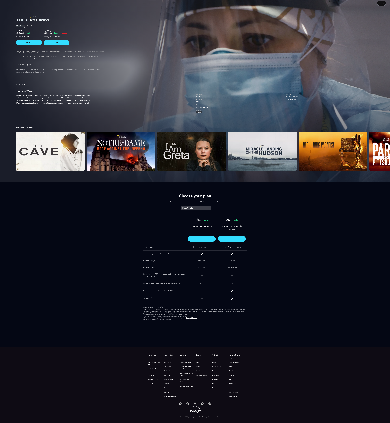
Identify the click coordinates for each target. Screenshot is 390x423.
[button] (171, 355)
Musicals (214, 362)
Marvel (198, 366)
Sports (214, 371)
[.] (180, 403)
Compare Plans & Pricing (186, 386)
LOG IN (381, 3)
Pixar (197, 362)
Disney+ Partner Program (170, 396)
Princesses (215, 388)
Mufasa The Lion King (234, 396)
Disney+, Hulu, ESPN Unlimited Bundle (185, 368)
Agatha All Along (233, 392)
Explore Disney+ (168, 358)
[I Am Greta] (191, 151)
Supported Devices (168, 379)
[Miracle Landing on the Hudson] (262, 151)
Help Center (167, 375)
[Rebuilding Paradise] (333, 151)
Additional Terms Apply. (30, 58)
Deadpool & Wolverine (234, 362)
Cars (230, 388)
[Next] (386, 151)
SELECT (29, 43)
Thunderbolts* (232, 383)
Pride (213, 383)
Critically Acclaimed (217, 366)
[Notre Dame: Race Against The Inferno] (121, 151)
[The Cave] (50, 151)
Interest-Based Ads (152, 384)
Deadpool (231, 358)
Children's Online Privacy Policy (154, 363)
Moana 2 (231, 371)
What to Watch (168, 371)
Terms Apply (147, 306)
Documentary (215, 379)
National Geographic (201, 375)
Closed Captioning (168, 388)
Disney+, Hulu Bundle (185, 362)
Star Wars (198, 371)
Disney (198, 358)
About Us (166, 383)
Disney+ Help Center (191, 318)
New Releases (167, 366)
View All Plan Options (23, 65)
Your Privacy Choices (153, 379)
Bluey (230, 379)
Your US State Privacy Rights (153, 370)
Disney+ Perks (167, 362)
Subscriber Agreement (153, 375)
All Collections (216, 358)
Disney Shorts (215, 375)
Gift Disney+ (167, 392)
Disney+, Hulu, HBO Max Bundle (186, 374)
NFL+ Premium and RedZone (185, 381)
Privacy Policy (151, 358)
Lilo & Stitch (232, 375)
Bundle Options (184, 358)
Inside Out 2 (232, 366)
